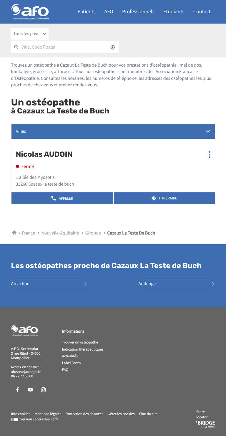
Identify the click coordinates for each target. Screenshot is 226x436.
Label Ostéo (71, 363)
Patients (87, 11)
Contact (202, 11)
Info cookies (20, 414)
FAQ (65, 370)
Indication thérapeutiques (83, 349)
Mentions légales (48, 414)
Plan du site (148, 414)
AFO (108, 11)
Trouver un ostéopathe (80, 342)
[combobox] (30, 34)
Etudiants (174, 11)
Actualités (70, 356)
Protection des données (84, 414)
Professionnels (138, 11)
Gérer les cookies (121, 414)
